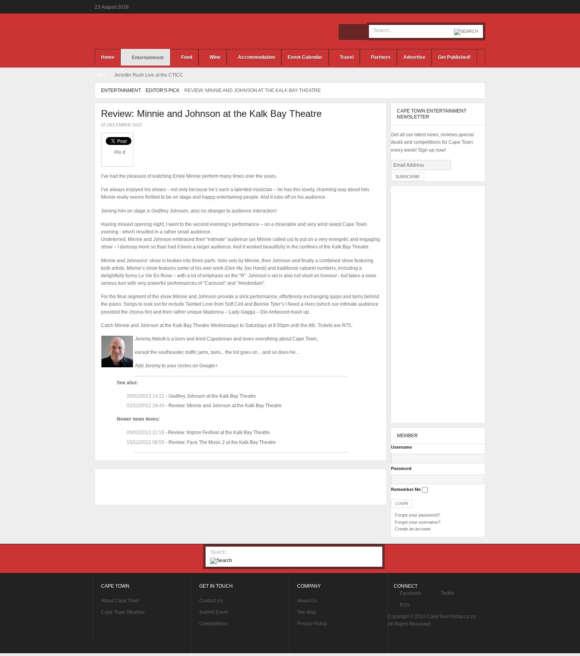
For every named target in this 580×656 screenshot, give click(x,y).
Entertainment (121, 90)
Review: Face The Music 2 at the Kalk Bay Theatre (222, 442)
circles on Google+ (198, 365)
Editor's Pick (163, 90)
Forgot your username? (417, 522)
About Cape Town (120, 600)
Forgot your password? (417, 515)
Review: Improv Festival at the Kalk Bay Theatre (219, 432)
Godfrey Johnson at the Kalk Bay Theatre (212, 396)
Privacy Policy (312, 623)
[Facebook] (346, 32)
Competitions (213, 623)
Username (401, 447)
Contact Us (211, 600)
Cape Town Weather (123, 612)
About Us (307, 600)
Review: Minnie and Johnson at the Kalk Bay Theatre (211, 113)
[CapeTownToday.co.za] (156, 31)
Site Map (306, 612)
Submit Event (213, 612)
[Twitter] (358, 32)
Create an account (412, 528)
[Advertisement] (238, 487)
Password (401, 468)
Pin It (119, 152)
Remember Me (406, 489)
